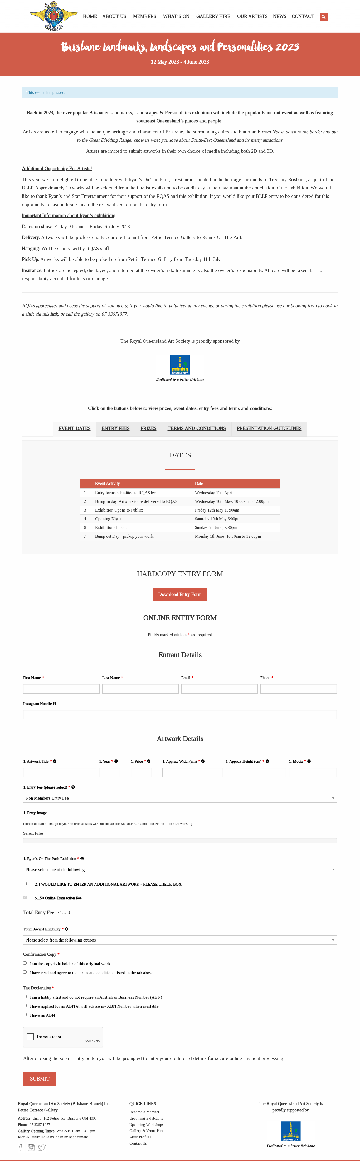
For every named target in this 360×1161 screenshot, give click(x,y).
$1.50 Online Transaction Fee (58, 898)
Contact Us (138, 1143)
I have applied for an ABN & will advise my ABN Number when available (94, 1006)
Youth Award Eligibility (46, 929)
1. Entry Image (35, 813)
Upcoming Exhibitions (146, 1118)
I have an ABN (42, 1015)
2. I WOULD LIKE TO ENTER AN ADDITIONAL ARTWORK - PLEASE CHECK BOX (108, 884)
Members (144, 16)
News (279, 16)
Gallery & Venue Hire (146, 1131)
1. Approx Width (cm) (183, 761)
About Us (114, 16)
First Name (33, 678)
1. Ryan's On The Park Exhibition (54, 858)
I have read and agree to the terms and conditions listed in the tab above (91, 973)
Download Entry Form (180, 594)
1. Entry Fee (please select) (49, 787)
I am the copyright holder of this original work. (70, 964)
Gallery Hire (213, 16)
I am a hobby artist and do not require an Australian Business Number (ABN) (96, 997)
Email (187, 678)
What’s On (176, 16)
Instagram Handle (40, 703)
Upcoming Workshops (146, 1125)
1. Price (141, 761)
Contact (303, 16)
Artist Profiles (140, 1137)
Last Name (112, 678)
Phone (267, 678)
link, (54, 314)
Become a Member (144, 1112)
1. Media (300, 761)
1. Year (109, 761)
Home (90, 16)
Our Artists (252, 16)
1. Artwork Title (40, 761)
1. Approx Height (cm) (248, 761)
